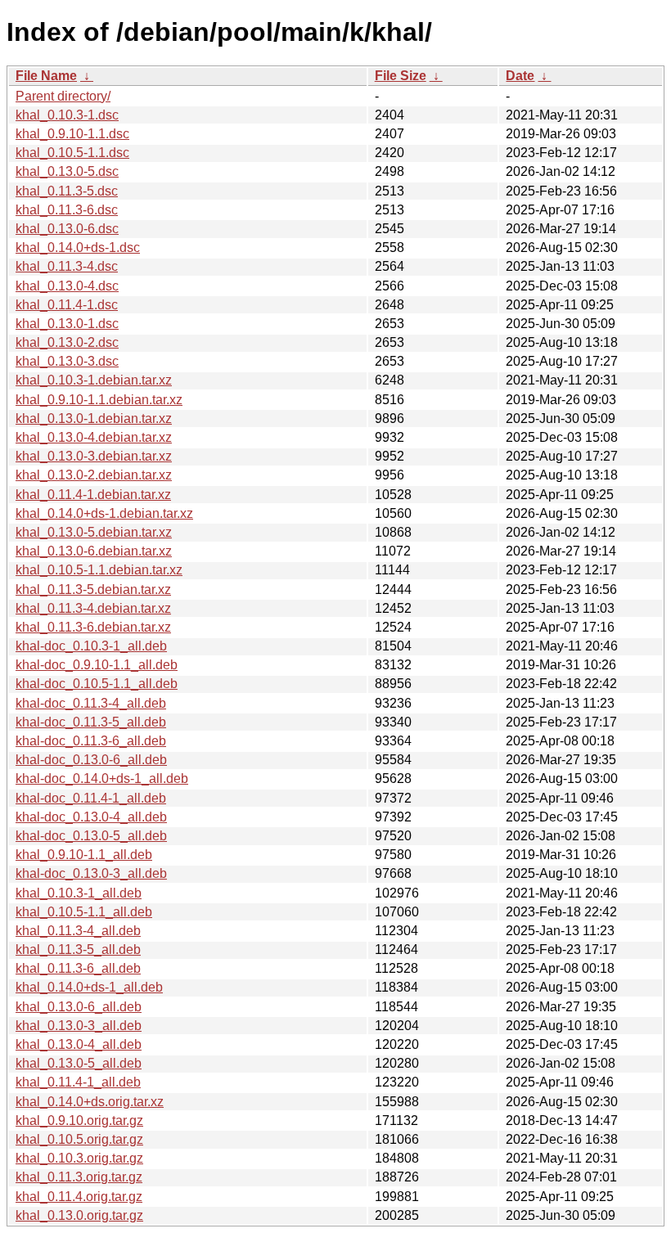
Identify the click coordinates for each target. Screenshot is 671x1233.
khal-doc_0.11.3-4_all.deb (91, 703)
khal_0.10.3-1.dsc (67, 115)
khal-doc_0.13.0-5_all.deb (91, 836)
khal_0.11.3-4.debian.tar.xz (93, 608)
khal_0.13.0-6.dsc (67, 229)
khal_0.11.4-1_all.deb (78, 1082)
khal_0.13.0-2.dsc (67, 342)
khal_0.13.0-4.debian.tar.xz (94, 437)
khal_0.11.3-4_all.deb (78, 931)
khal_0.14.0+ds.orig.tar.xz (90, 1102)
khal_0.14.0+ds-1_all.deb (89, 987)
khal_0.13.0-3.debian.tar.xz (94, 456)
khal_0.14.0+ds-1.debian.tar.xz (104, 513)
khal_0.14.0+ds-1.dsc (78, 247)
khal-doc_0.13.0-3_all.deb (91, 873)
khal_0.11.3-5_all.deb (78, 949)
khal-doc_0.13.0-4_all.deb (91, 817)
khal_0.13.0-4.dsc (67, 286)
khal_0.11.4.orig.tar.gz (79, 1197)
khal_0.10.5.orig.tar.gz (79, 1139)
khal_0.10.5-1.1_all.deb (84, 912)
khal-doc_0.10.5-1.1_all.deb (97, 684)
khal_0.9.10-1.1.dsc (72, 134)
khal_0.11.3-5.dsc (67, 191)
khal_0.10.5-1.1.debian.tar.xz (99, 570)
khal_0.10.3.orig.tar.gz (79, 1158)
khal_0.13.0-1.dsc (67, 324)
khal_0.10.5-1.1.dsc (72, 153)
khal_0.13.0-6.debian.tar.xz (94, 551)
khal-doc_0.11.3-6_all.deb (91, 741)
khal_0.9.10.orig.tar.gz (79, 1120)
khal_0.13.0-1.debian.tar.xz (94, 418)
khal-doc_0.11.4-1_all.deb (91, 798)
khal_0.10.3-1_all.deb (79, 893)
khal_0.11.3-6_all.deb (78, 968)
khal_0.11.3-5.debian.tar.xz (93, 589)
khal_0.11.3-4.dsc (67, 266)
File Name (46, 76)
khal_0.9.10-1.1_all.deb (84, 855)
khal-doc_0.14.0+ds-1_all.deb (102, 778)
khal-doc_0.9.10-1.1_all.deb (97, 665)
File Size (400, 76)
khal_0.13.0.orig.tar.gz (79, 1215)
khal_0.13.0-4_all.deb (79, 1044)
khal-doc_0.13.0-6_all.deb (91, 760)
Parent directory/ (63, 96)
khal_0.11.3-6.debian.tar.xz (93, 627)
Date (520, 76)
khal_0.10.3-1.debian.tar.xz (94, 380)
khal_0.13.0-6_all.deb (79, 1007)
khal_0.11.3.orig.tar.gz (79, 1177)
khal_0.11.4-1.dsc (67, 305)
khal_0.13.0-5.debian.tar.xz (94, 532)
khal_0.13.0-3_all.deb (79, 1026)
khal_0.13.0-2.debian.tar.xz (94, 475)
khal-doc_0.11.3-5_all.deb (91, 722)
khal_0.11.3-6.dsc (67, 210)
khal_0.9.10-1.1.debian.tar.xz (99, 400)
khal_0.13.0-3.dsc (67, 361)
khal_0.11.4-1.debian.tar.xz (93, 495)
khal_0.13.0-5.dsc (67, 171)
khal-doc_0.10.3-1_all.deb (91, 646)
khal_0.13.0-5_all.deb (79, 1063)
